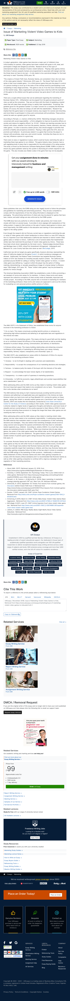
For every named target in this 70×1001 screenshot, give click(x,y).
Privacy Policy (8, 992)
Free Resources (47, 960)
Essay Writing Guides (11, 866)
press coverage (42, 879)
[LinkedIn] (10, 942)
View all (62, 622)
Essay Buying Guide (48, 964)
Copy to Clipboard (11, 614)
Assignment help (31, 963)
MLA (12, 597)
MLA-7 (19, 597)
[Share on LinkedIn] (22, 55)
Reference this (11, 49)
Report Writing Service (12, 793)
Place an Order (56, 895)
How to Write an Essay (12, 857)
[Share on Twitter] (16, 55)
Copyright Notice (36, 992)
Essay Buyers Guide (11, 860)
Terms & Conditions (21, 992)
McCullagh (46, 248)
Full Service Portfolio (11, 805)
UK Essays (10, 35)
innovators (10, 486)
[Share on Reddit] (19, 55)
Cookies (46, 992)
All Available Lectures (12, 815)
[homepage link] (4, 28)
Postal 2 (34, 254)
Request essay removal (13, 712)
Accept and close (8, 24)
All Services (29, 966)
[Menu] (5, 3)
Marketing (17, 28)
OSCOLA (57, 597)
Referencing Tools (10, 863)
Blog (43, 968)
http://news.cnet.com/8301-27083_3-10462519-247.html (46, 501)
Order (40, 3)
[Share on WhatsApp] (25, 55)
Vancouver (37, 597)
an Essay (35, 787)
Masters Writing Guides (12, 869)
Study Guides (46, 957)
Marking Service (10, 799)
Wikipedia (47, 597)
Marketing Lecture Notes (13, 854)
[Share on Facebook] (13, 55)
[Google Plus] (16, 942)
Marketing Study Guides (12, 850)
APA (6, 597)
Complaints (62, 957)
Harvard (28, 597)
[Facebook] (5, 942)
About (60, 948)
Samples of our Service (12, 802)
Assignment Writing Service (14, 796)
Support (52, 3)
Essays (9, 28)
